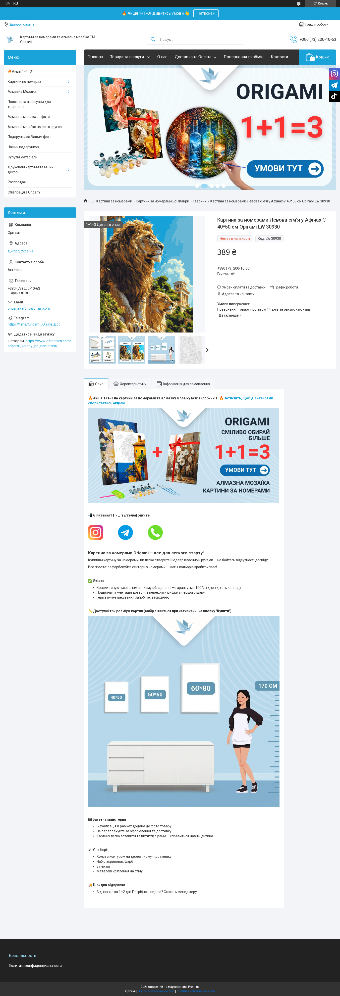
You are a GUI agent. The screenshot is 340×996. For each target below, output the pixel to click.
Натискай (206, 13)
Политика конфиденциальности (35, 966)
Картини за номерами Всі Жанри (162, 201)
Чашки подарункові (24, 147)
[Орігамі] (10, 39)
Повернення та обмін (243, 56)
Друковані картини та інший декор (31, 169)
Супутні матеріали (22, 157)
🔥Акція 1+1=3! (20, 71)
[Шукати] (153, 40)
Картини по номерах (24, 82)
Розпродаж (17, 182)
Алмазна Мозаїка (22, 92)
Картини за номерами (114, 201)
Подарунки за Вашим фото (30, 137)
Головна (95, 56)
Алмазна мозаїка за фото (29, 117)
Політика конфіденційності (196, 991)
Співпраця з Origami (24, 192)
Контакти (279, 56)
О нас (162, 56)
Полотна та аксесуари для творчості (29, 104)
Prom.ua (194, 987)
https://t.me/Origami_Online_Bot (34, 324)
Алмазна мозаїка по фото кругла (35, 127)
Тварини (200, 201)
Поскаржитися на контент (156, 991)
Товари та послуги (127, 56)
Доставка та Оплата (193, 56)
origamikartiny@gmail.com (29, 308)
